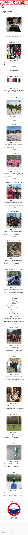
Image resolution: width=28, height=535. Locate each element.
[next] (25, 2)
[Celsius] (14, 2)
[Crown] (22, 2)
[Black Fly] (9, 2)
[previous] (2, 2)
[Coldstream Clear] (18, 2)
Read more (14, 38)
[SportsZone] (5, 2)
